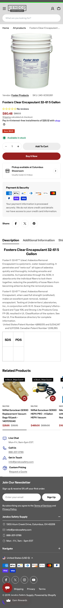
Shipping (6, 117)
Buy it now (31, 156)
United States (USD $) (18, 557)
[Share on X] (25, 223)
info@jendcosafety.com (21, 461)
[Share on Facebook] (15, 223)
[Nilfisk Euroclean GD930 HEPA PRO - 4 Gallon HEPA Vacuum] (44, 389)
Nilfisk (5, 406)
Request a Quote (18, 471)
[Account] (52, 8)
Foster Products (20, 95)
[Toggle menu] (4, 8)
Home (5, 27)
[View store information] (55, 170)
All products (19, 27)
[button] (9, 108)
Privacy (31, 588)
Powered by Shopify (45, 595)
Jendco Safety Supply (22, 595)
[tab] (10, 241)
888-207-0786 (16, 452)
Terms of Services (43, 505)
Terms (42, 588)
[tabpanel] (31, 304)
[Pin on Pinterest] (34, 223)
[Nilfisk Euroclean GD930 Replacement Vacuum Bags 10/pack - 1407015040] (15, 389)
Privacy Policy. (9, 509)
